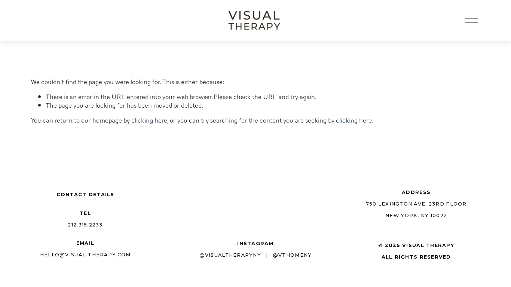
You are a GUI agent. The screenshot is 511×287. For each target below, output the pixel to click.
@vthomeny (292, 255)
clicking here (149, 120)
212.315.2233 (85, 225)
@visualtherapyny (230, 255)
